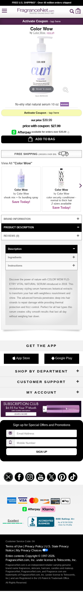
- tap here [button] (41, 21)
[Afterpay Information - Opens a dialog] (21, 132)
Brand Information (17, 219)
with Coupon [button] (36, 126)
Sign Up (41, 451)
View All (16, 163)
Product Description (19, 227)
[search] (72, 11)
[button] (4, 11)
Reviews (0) (11, 235)
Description (15, 248)
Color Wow (39, 32)
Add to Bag (45, 139)
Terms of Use (14, 546)
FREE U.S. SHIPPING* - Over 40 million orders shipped (41, 2)
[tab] (41, 219)
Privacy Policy (34, 546)
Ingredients (14, 257)
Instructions (15, 265)
